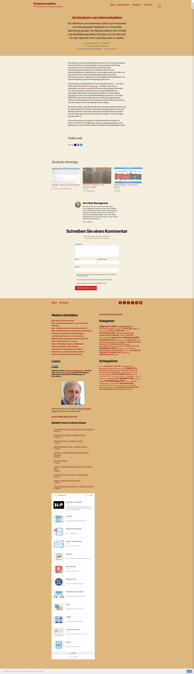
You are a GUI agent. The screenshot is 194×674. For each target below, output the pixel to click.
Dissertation (104, 370)
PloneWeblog (115, 381)
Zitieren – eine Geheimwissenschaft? (67, 481)
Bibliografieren (83, 49)
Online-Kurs (133, 342)
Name (77, 259)
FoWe (135, 372)
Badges (136, 329)
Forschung (92, 46)
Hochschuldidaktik (120, 374)
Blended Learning (115, 368)
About (54, 303)
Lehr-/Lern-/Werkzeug (102, 46)
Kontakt (147, 4)
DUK (111, 331)
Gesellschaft (105, 335)
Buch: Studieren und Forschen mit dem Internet (69, 328)
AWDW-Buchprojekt (127, 366)
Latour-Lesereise (120, 376)
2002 (101, 366)
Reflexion (132, 348)
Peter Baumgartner (94, 43)
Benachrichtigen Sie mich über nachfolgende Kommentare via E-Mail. (95, 279)
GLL (101, 374)
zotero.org (94, 86)
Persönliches (117, 344)
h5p (107, 374)
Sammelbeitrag (117, 350)
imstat (122, 335)
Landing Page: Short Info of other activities (68, 336)
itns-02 (102, 376)
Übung (116, 354)
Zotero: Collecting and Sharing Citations (67, 354)
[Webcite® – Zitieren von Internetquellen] (66, 175)
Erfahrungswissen (104, 372)
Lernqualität (130, 376)
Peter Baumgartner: (75, 371)
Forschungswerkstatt (126, 372)
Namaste (103, 342)
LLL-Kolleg (137, 376)
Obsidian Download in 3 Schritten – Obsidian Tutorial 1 (73, 486)
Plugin (127, 344)
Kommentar (78, 244)
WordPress (127, 389)
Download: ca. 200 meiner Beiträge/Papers (68, 333)
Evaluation (115, 372)
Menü (139, 340)
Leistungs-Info (121, 340)
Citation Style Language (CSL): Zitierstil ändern (71, 475)
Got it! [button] (189, 671)
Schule (127, 350)
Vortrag (132, 385)
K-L (112, 376)
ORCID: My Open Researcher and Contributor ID (70, 339)
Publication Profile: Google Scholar (65, 346)
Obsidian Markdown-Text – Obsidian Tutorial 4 (71, 447)
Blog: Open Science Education (63, 321)
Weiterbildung (106, 354)
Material (132, 340)
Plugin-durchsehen (118, 346)
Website (77, 267)
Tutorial (104, 352)
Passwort (104, 344)
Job (108, 376)
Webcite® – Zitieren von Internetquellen (102, 123)
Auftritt (127, 329)
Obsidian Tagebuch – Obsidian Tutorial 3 (68, 441)
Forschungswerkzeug (125, 333)
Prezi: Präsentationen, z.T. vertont (64, 341)
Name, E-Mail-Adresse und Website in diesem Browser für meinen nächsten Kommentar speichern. (96, 275)
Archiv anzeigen (88, 222)
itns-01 (134, 374)
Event (120, 331)
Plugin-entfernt (132, 346)
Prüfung (128, 381)
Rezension (105, 350)
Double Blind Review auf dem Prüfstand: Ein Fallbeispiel (74, 429)
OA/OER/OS (102, 378)
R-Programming (113, 383)
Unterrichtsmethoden (122, 385)
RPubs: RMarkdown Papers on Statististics (68, 344)
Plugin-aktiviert (105, 346)
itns (129, 335)
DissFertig (115, 370)
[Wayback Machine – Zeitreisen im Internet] (128, 175)
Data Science (103, 331)
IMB (116, 335)
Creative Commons (67, 372)
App (111, 329)
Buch (123, 368)
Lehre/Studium (107, 340)
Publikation (107, 348)
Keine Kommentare (111, 49)
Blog (112, 4)
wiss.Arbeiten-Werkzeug (95, 49)
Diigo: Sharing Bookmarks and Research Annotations (72, 331)
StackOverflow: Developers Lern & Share (67, 349)
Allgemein (108, 326)
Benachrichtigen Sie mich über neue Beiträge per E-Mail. (91, 283)
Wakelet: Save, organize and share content (68, 352)
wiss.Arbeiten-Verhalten (106, 387)
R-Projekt (125, 348)
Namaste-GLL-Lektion (117, 342)
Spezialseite (126, 383)
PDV (101, 381)
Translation (111, 385)
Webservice (125, 352)
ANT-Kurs (104, 329)
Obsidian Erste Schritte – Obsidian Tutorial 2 (70, 435)
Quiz (119, 348)
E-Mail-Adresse (102, 259)
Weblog (115, 352)
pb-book (137, 378)
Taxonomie (63, 303)
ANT (117, 366)
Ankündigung (124, 327)
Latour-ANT (104, 338)
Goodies (136, 4)
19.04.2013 (107, 43)
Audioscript (118, 328)
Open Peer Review (60, 461)
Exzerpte (127, 331)
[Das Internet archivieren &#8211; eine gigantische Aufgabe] (97, 175)
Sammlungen (122, 4)
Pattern (111, 378)
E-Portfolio (124, 370)
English (133, 370)
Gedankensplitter (44, 3)
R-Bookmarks (104, 383)
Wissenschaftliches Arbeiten (110, 389)
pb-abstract (125, 378)
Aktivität (108, 366)
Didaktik (131, 368)
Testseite (135, 350)
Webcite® (71, 95)
